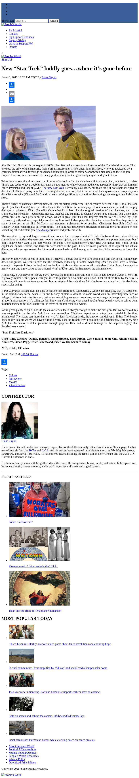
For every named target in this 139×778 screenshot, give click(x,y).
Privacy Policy (17, 759)
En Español (15, 30)
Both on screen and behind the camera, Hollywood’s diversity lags (46, 715)
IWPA (32, 450)
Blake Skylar (49, 77)
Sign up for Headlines (21, 37)
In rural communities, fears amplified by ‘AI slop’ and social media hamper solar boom (58, 668)
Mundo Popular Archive (22, 752)
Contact (13, 33)
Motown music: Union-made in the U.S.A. (33, 566)
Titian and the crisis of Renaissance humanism (35, 610)
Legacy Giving (17, 40)
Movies (13, 381)
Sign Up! (6, 59)
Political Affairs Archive (22, 749)
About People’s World (21, 746)
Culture (13, 375)
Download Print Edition (22, 762)
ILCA (45, 450)
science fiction (17, 385)
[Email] (73, 94)
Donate (13, 46)
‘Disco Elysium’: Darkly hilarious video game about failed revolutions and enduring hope (60, 644)
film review (15, 378)
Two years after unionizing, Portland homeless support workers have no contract (54, 691)
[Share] (73, 85)
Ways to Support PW (21, 43)
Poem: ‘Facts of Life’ (21, 522)
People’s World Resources (24, 755)
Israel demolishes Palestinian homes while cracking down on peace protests (51, 739)
